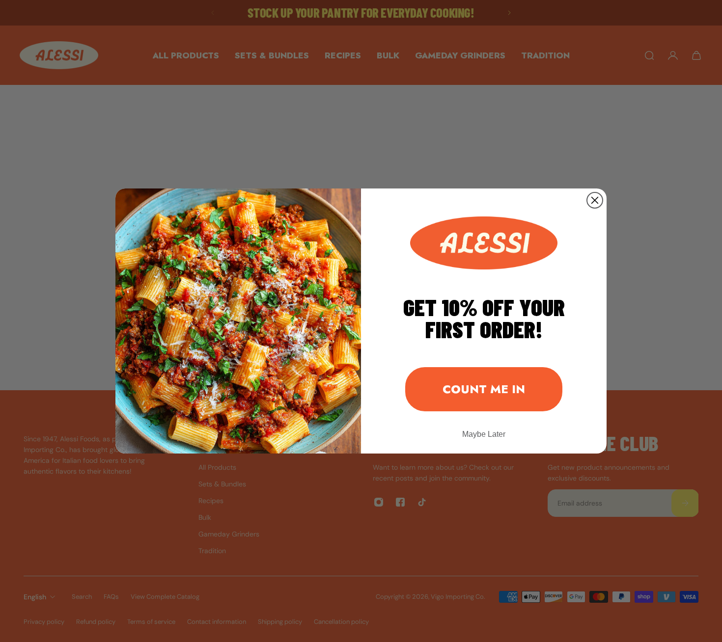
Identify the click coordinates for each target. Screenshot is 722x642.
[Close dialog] (595, 200)
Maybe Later (483, 434)
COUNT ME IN (484, 389)
